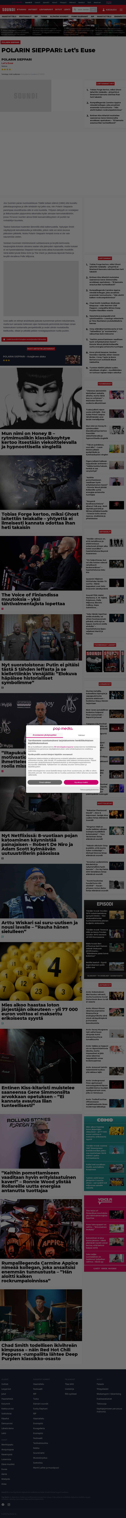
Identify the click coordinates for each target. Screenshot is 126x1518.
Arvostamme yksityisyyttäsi (44, 735)
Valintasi (81, 735)
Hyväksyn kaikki (81, 782)
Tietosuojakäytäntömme (89, 790)
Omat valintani (45, 782)
